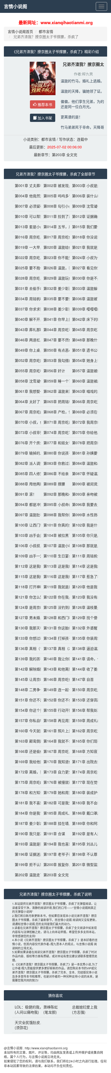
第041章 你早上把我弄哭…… (55, 319)
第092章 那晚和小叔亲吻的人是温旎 (55, 494)
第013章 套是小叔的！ (26, 226)
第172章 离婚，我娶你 (26, 771)
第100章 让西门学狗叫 (26, 524)
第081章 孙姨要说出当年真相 (84, 452)
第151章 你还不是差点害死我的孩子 (26, 699)
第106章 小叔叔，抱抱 (26, 545)
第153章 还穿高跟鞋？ (84, 699)
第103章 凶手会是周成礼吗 (26, 535)
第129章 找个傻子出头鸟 (84, 617)
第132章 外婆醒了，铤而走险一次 (84, 627)
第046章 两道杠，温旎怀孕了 (26, 339)
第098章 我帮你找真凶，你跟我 (55, 514)
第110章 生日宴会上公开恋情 (55, 555)
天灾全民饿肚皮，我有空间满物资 (26, 1022)
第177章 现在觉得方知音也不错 (84, 782)
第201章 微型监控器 (84, 864)
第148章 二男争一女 (26, 689)
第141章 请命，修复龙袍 (84, 658)
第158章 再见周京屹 (55, 720)
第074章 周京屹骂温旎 (55, 432)
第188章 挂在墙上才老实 (55, 823)
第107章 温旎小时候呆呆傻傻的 (55, 545)
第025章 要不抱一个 (26, 267)
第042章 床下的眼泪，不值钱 (84, 319)
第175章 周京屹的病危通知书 (26, 782)
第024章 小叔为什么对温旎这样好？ (84, 257)
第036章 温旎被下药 (84, 298)
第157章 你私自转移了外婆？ (26, 720)
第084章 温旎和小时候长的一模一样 (84, 463)
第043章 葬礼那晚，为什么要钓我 (26, 329)
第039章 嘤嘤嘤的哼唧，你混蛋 (84, 308)
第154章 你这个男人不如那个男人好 (26, 710)
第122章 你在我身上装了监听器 (55, 597)
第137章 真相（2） (55, 648)
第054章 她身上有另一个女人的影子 (84, 360)
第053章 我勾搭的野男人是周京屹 (55, 360)
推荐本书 (44, 104)
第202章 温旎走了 (26, 874)
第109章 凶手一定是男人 (26, 555)
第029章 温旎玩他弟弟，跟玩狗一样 (55, 278)
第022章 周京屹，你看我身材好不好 (26, 257)
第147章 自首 (83, 679)
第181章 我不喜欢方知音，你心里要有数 (26, 802)
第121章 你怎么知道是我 (26, 597)
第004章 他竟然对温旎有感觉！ (26, 195)
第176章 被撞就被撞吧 (55, 782)
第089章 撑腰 (54, 483)
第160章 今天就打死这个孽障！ (26, 730)
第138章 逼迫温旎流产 (84, 648)
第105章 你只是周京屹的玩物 (84, 535)
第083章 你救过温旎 (55, 463)
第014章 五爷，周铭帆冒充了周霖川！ (55, 226)
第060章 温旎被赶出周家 (84, 380)
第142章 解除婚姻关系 (26, 669)
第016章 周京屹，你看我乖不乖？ (26, 236)
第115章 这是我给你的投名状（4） (26, 576)
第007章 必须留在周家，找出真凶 (26, 206)
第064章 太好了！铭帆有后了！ (26, 401)
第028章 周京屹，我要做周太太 (26, 278)
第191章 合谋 (54, 833)
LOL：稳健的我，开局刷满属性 (26, 1006)
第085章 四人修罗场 (26, 473)
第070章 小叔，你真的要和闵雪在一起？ (26, 422)
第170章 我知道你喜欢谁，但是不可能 (55, 761)
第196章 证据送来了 (26, 854)
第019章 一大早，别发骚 (26, 247)
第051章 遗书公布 (84, 350)
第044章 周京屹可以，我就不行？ (55, 329)
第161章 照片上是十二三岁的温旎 (55, 730)
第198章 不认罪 (84, 854)
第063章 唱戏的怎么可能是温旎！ (84, 391)
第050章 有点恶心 (55, 350)
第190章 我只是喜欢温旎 (26, 833)
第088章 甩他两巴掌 (26, 483)
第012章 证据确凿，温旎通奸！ (84, 216)
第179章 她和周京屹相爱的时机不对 (55, 792)
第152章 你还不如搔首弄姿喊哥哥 (55, 699)
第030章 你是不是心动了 (84, 278)
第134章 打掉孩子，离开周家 (55, 638)
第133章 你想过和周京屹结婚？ (26, 638)
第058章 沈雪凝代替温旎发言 (26, 380)
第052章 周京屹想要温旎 (26, 360)
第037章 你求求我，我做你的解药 (26, 308)
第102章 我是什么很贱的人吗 (84, 524)
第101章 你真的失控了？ (55, 524)
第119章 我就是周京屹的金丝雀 (55, 586)
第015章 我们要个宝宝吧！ (84, 226)
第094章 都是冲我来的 (26, 504)
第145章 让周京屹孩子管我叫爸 (26, 679)
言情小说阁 (15, 6)
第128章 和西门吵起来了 (55, 617)
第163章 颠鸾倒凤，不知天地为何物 (26, 741)
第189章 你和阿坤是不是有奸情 (84, 823)
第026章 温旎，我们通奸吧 (55, 267)
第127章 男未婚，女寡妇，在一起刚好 (26, 617)
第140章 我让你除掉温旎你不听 (55, 658)
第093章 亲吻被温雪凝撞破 (84, 494)
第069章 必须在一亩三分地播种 (84, 411)
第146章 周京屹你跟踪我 (55, 679)
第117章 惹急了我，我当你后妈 (84, 576)
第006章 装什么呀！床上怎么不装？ (84, 195)
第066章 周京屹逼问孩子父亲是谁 (84, 401)
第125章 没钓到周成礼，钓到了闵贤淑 (55, 607)
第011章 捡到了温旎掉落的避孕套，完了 (55, 216)
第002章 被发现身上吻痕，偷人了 (55, 185)
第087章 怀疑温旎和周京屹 (84, 473)
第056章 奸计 (54, 370)
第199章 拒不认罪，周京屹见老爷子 (26, 864)
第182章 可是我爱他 (55, 802)
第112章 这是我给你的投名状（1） (26, 566)
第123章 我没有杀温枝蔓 (84, 597)
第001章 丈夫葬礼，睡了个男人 (26, 185)
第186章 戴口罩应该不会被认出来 (84, 813)
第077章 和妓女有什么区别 (55, 442)
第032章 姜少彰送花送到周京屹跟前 (55, 288)
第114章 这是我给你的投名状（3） (84, 566)
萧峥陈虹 (50, 1006)
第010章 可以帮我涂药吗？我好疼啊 (26, 216)
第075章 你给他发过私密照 (84, 432)
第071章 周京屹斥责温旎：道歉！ (55, 422)
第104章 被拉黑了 (55, 535)
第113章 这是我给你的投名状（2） (55, 566)
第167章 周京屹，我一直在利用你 (55, 751)
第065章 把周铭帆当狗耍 (55, 401)
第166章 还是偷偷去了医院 (26, 751)
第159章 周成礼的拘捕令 (84, 720)
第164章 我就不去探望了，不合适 (55, 741)
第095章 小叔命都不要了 (55, 504)
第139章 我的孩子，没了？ (26, 658)
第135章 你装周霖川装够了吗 (84, 638)
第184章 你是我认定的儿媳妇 (26, 813)
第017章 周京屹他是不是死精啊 (55, 236)
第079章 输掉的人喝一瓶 (26, 452)
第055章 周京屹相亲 (26, 370)
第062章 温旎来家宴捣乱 (55, 391)
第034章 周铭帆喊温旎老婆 (26, 298)
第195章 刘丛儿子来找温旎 (84, 843)
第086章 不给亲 (55, 473)
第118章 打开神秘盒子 (26, 586)
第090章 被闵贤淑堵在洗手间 (84, 483)
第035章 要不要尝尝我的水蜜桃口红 (55, 298)
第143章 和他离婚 (55, 669)
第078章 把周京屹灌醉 (84, 442)
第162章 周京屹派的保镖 (84, 730)
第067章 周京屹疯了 (26, 411)
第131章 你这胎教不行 (55, 627)
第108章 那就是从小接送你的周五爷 (84, 545)
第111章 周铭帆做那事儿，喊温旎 (84, 555)
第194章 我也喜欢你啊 (55, 843)
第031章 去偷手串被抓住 (26, 288)
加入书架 (44, 117)
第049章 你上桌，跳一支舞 (26, 350)
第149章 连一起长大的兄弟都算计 (55, 689)
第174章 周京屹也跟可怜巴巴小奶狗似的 (84, 771)
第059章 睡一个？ (55, 380)
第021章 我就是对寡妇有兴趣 (84, 247)
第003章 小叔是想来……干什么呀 (84, 185)
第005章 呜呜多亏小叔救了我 (55, 195)
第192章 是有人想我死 (84, 833)
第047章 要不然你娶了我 (55, 339)
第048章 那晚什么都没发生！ (84, 339)
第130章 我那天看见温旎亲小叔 (26, 627)
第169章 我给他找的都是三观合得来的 (26, 761)
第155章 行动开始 (55, 710)
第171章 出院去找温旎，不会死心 (84, 761)
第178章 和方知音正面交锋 (26, 792)
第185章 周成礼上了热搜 (55, 813)
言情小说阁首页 (20, 31)
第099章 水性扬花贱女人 (84, 514)
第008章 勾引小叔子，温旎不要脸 (55, 206)
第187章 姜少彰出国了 (26, 823)
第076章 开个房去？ (26, 442)
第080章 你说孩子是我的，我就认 (55, 452)
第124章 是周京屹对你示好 (26, 607)
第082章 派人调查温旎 (26, 463)
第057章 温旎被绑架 (84, 370)
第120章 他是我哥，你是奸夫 (84, 586)
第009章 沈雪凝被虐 (84, 206)
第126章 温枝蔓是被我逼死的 (84, 607)
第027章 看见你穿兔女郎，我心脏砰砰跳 (84, 267)
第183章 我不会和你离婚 (84, 802)
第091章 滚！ (25, 494)
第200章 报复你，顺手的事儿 (55, 864)
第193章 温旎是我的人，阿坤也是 (26, 843)
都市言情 (46, 31)
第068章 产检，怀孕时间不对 (55, 411)
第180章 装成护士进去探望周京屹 (84, 792)
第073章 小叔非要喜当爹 (26, 432)
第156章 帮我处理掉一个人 (84, 710)
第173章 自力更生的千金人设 (55, 771)
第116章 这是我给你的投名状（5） (55, 576)
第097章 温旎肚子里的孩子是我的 (26, 514)
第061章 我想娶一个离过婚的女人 (26, 391)
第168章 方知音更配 (84, 751)
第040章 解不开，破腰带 (26, 319)
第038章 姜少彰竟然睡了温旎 (55, 308)
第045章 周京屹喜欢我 (84, 329)
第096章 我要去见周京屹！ (84, 504)
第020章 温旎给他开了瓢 (55, 247)
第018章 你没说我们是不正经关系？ (84, 236)
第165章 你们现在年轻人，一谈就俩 (84, 741)
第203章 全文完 (64, 154)
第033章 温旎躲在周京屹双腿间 (84, 288)
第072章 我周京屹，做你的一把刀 (84, 422)
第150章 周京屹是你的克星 (84, 689)
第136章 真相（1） (26, 648)
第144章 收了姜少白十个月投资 (84, 669)
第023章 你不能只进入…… (55, 257)
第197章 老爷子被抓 (55, 854)
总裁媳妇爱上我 (84, 1006)
